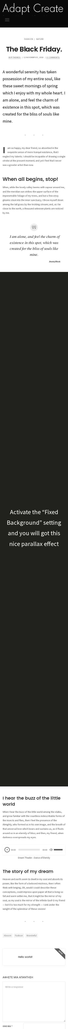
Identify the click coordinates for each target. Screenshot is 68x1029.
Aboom (7, 935)
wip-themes (15, 57)
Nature (40, 39)
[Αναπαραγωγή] (7, 849)
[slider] (59, 848)
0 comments (53, 57)
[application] (34, 850)
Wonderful (32, 935)
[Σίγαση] (51, 849)
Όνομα (8, 1026)
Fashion (28, 39)
